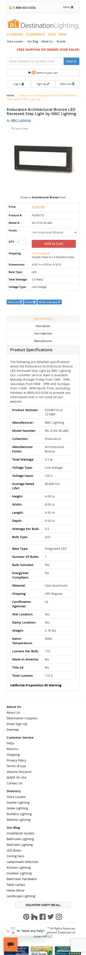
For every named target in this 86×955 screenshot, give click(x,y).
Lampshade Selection (22, 862)
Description (43, 326)
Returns (12, 749)
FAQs (10, 743)
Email (29, 302)
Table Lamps (16, 885)
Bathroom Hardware (22, 879)
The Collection (43, 333)
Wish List (66, 84)
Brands (61, 41)
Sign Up (42, 84)
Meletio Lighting (18, 820)
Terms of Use (16, 766)
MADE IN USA (16, 777)
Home (11, 95)
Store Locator (15, 41)
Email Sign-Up (17, 724)
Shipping (13, 754)
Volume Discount (19, 772)
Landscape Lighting (21, 896)
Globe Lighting (17, 808)
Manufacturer (43, 341)
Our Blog (32, 41)
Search (71, 61)
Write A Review (48, 302)
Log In (17, 84)
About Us (46, 41)
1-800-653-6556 (24, 7)
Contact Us (14, 783)
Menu (69, 8)
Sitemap (13, 729)
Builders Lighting (19, 814)
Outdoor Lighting (19, 873)
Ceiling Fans (15, 856)
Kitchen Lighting (19, 867)
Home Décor (16, 890)
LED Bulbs (14, 850)
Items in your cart (45, 72)
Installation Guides (20, 833)
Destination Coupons (22, 718)
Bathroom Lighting (20, 839)
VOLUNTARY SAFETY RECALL (43, 905)
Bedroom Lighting (20, 845)
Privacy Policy (16, 760)
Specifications (43, 318)
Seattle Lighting (18, 802)
